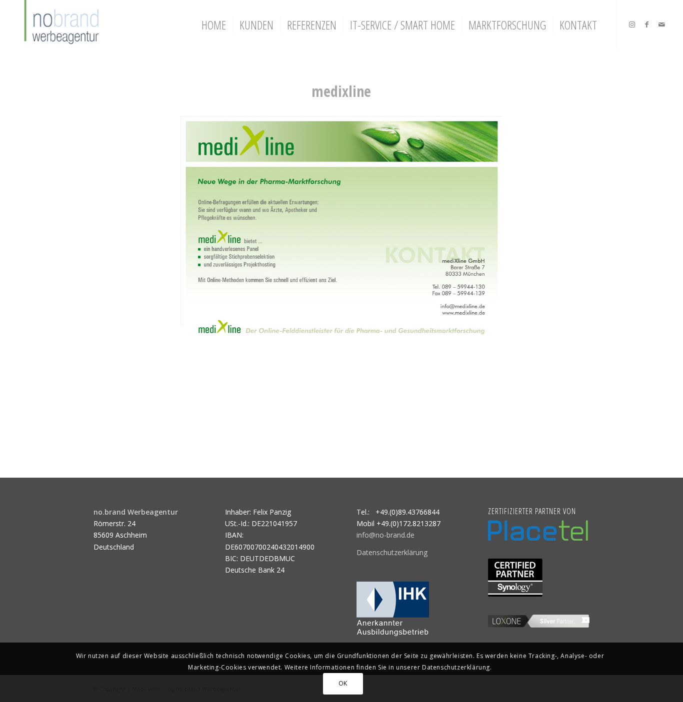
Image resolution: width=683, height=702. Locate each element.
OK (343, 683)
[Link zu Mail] (662, 24)
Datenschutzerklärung (392, 552)
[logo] (60, 25)
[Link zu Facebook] (647, 24)
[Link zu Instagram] (632, 24)
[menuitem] (213, 25)
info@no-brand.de (385, 535)
